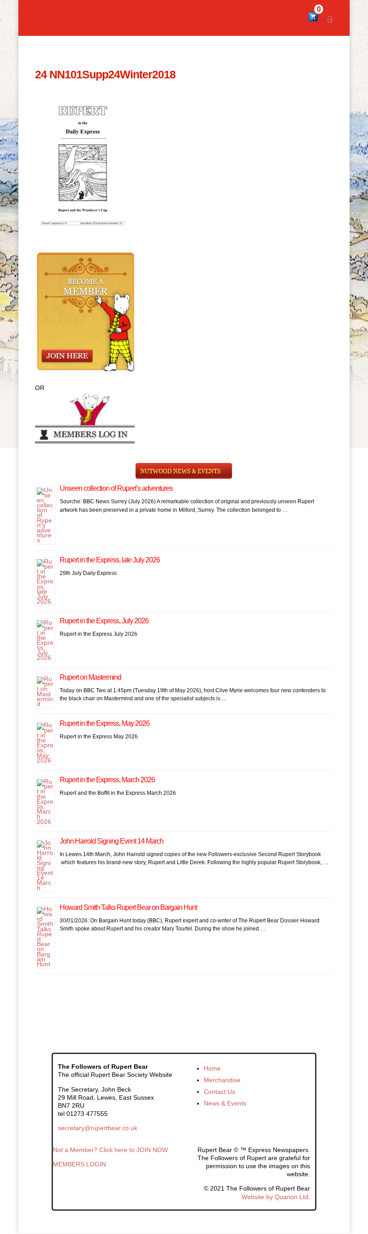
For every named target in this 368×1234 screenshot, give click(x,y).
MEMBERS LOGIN (79, 1164)
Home (212, 1068)
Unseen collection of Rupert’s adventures (116, 488)
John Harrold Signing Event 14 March (111, 841)
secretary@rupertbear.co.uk (97, 1127)
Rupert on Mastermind (90, 677)
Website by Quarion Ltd (274, 1196)
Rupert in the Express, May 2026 (104, 723)
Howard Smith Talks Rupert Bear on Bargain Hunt (128, 907)
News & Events (225, 1103)
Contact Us (219, 1091)
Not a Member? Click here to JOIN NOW (110, 1149)
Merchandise (222, 1080)
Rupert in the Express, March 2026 (107, 780)
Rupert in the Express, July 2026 (104, 621)
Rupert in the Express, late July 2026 (110, 560)
